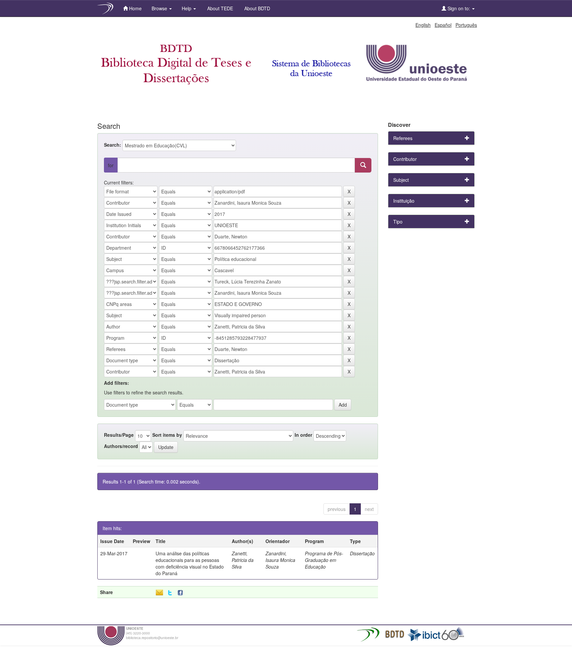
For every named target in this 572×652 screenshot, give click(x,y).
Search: (112, 144)
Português (466, 25)
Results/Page (119, 434)
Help (187, 8)
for (111, 165)
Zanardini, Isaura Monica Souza (280, 560)
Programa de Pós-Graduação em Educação (324, 560)
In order (303, 434)
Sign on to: (458, 8)
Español (443, 25)
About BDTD (256, 8)
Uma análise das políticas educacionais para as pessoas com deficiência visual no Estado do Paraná (190, 563)
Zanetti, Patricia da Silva (243, 560)
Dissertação (362, 553)
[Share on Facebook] (181, 592)
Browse (160, 8)
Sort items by (167, 434)
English (423, 25)
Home (135, 8)
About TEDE (219, 8)
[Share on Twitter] (170, 592)
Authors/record (121, 446)
